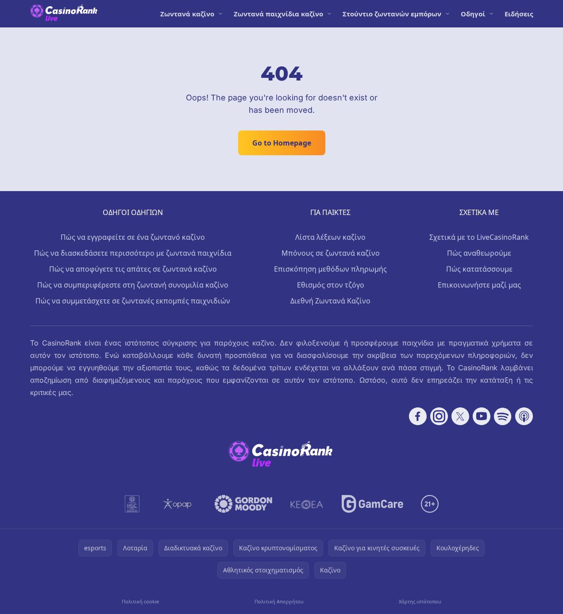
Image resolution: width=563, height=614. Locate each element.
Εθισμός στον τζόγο (330, 285)
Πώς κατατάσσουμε (479, 269)
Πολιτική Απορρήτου (279, 601)
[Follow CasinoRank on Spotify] (503, 416)
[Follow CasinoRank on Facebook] (418, 416)
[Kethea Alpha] (307, 504)
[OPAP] (177, 504)
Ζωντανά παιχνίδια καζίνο (278, 13)
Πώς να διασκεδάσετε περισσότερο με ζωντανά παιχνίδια (132, 253)
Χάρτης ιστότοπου (420, 601)
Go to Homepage (281, 143)
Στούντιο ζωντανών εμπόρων (392, 13)
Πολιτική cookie (140, 601)
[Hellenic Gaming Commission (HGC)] (132, 504)
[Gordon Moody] (243, 504)
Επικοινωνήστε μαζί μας (479, 285)
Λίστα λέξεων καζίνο (330, 237)
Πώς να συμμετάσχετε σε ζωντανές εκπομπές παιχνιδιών (132, 301)
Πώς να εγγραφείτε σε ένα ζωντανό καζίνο (133, 237)
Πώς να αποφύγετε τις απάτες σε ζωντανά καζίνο (133, 269)
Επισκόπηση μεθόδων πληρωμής (330, 269)
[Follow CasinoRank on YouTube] (481, 416)
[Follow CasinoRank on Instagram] (439, 416)
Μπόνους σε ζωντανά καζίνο (331, 253)
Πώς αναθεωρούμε (479, 253)
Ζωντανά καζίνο (187, 13)
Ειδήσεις (519, 13)
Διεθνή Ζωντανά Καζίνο (330, 301)
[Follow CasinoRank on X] (460, 416)
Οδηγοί (473, 13)
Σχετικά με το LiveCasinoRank (479, 237)
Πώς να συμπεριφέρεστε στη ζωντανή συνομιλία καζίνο (132, 285)
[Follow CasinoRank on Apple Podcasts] (524, 416)
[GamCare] (372, 504)
